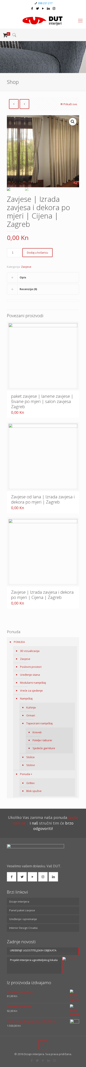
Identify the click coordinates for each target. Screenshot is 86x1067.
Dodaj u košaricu (37, 252)
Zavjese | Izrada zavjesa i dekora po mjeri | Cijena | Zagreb (42, 594)
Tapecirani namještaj (39, 723)
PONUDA (19, 642)
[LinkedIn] (48, 8)
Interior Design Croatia (23, 928)
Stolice (30, 757)
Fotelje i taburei (42, 740)
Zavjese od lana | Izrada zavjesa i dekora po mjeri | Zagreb (43, 499)
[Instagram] (54, 8)
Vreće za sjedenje (31, 690)
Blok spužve (34, 791)
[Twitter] (37, 8)
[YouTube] (43, 8)
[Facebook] (32, 8)
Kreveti (37, 732)
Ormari (30, 715)
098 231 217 (45, 3)
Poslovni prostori (31, 667)
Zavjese (26, 267)
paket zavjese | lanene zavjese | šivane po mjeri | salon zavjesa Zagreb (42, 401)
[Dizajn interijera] (43, 20)
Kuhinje (31, 707)
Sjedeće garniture (44, 748)
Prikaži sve (70, 104)
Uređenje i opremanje (23, 919)
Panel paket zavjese (22, 910)
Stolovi (30, 765)
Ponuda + (26, 774)
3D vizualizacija (29, 651)
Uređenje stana (30, 675)
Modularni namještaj (33, 682)
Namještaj (26, 698)
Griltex (30, 783)
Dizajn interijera (19, 901)
